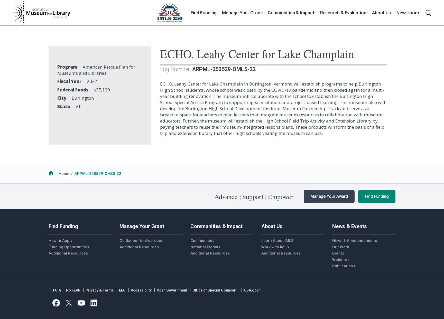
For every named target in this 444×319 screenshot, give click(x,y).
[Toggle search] (428, 13)
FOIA (57, 290)
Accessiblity (141, 290)
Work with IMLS (275, 247)
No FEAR (73, 290)
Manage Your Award (329, 196)
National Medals (205, 247)
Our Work (340, 247)
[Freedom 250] (170, 13)
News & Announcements (354, 240)
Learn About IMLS (277, 240)
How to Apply (60, 240)
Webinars (340, 259)
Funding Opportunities (69, 247)
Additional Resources (68, 253)
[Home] (41, 13)
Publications (343, 266)
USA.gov (251, 290)
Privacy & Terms (100, 290)
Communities (202, 240)
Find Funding (377, 196)
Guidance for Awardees (141, 240)
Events (338, 253)
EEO (122, 290)
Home (64, 173)
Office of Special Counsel (213, 290)
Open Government (172, 290)
